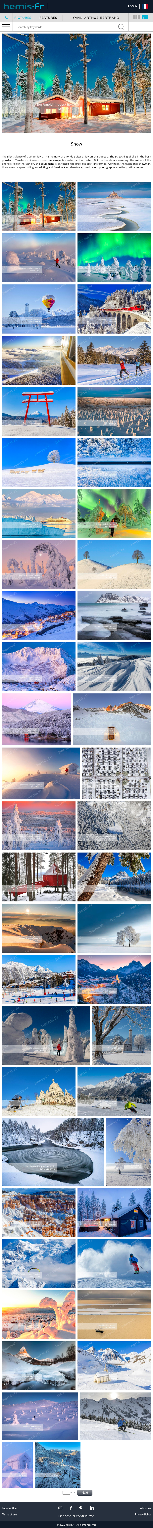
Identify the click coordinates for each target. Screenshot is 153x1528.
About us (145, 1508)
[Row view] (145, 17)
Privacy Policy (143, 1514)
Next (85, 1492)
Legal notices (10, 1508)
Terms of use (9, 1514)
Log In (132, 6)
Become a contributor (76, 1516)
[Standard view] (136, 17)
